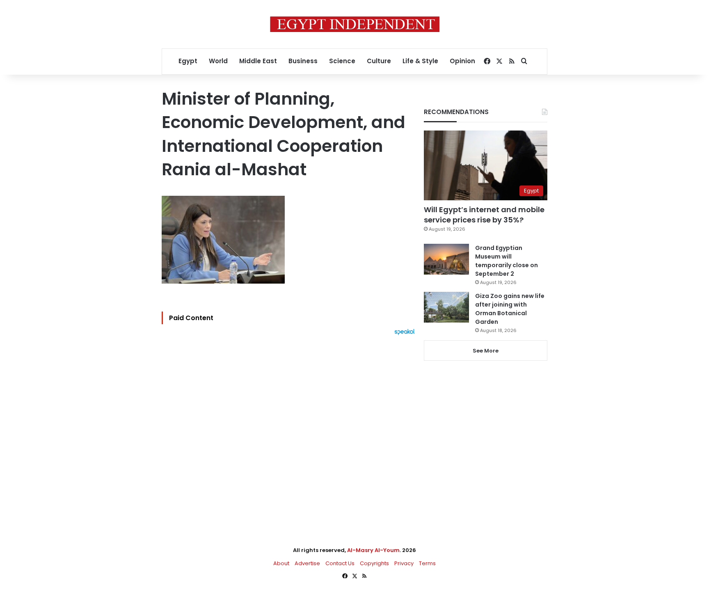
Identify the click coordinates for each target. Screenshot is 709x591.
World (218, 61)
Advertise (307, 563)
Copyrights (374, 563)
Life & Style (420, 61)
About (281, 563)
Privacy (404, 563)
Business (303, 61)
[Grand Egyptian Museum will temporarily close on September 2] (446, 259)
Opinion (462, 61)
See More (486, 351)
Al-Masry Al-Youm (373, 550)
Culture (379, 61)
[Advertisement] (290, 425)
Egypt (187, 61)
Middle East (258, 61)
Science (342, 61)
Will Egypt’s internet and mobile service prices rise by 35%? (484, 214)
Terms (427, 563)
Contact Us (339, 563)
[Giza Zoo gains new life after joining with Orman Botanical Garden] (446, 307)
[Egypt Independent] (354, 24)
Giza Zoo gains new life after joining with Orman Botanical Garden (509, 309)
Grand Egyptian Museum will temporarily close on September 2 (506, 261)
